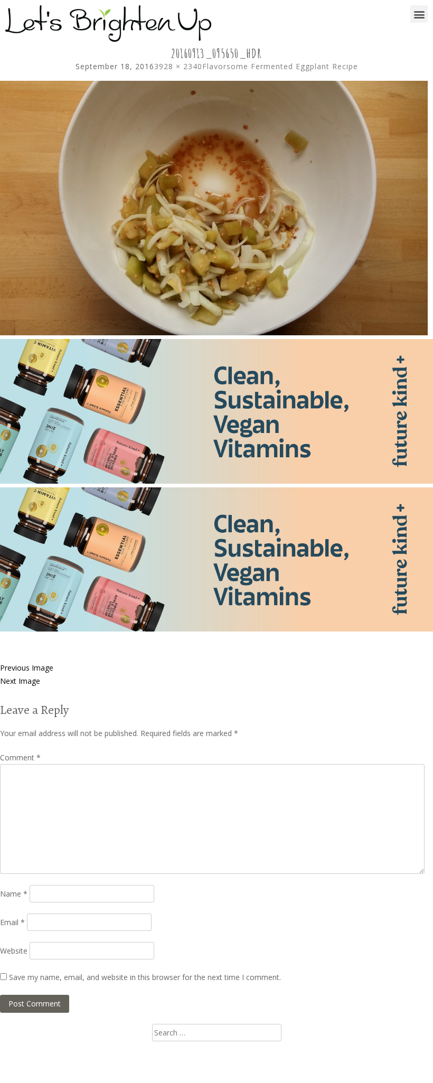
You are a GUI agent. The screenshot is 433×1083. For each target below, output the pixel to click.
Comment (20, 757)
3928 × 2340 (178, 66)
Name (13, 894)
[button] (419, 14)
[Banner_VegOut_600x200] (216, 481)
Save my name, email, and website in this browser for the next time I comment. (145, 977)
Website (13, 951)
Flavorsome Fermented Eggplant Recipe (280, 66)
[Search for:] (216, 1033)
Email (12, 922)
